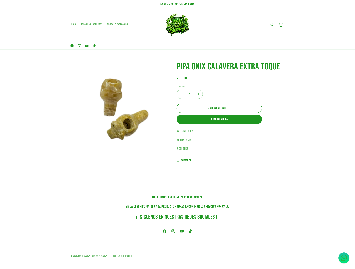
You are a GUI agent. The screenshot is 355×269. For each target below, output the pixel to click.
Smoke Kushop (84, 256)
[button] (272, 25)
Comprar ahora (219, 119)
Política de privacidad (123, 256)
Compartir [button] (186, 160)
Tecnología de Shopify (100, 256)
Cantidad (181, 86)
